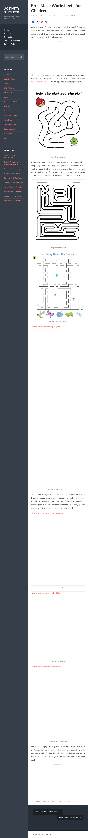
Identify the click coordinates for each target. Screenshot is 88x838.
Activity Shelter (11, 10)
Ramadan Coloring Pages (13, 178)
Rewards (7, 111)
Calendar (7, 74)
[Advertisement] (58, 57)
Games (6, 84)
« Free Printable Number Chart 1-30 (48, 812)
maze (65, 801)
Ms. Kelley (75, 15)
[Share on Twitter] (37, 22)
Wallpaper (8, 134)
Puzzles (7, 106)
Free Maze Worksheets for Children (56, 8)
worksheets (72, 801)
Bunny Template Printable (13, 192)
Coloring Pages (9, 79)
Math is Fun (8, 93)
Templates (8, 120)
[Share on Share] (46, 22)
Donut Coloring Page (12, 173)
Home (6, 30)
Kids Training (9, 88)
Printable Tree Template (13, 196)
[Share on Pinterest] (42, 22)
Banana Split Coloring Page (14, 169)
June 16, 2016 (36, 15)
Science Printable (10, 115)
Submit (21, 57)
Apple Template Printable (13, 187)
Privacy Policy (10, 44)
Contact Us (8, 37)
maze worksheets (38, 82)
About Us (8, 33)
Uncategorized (9, 129)
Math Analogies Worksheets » (70, 817)
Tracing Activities (10, 124)
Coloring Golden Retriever (13, 182)
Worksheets (8, 138)
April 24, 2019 (62, 15)
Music (6, 97)
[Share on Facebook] (33, 22)
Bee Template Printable (12, 201)
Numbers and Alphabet (12, 102)
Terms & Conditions (12, 40)
